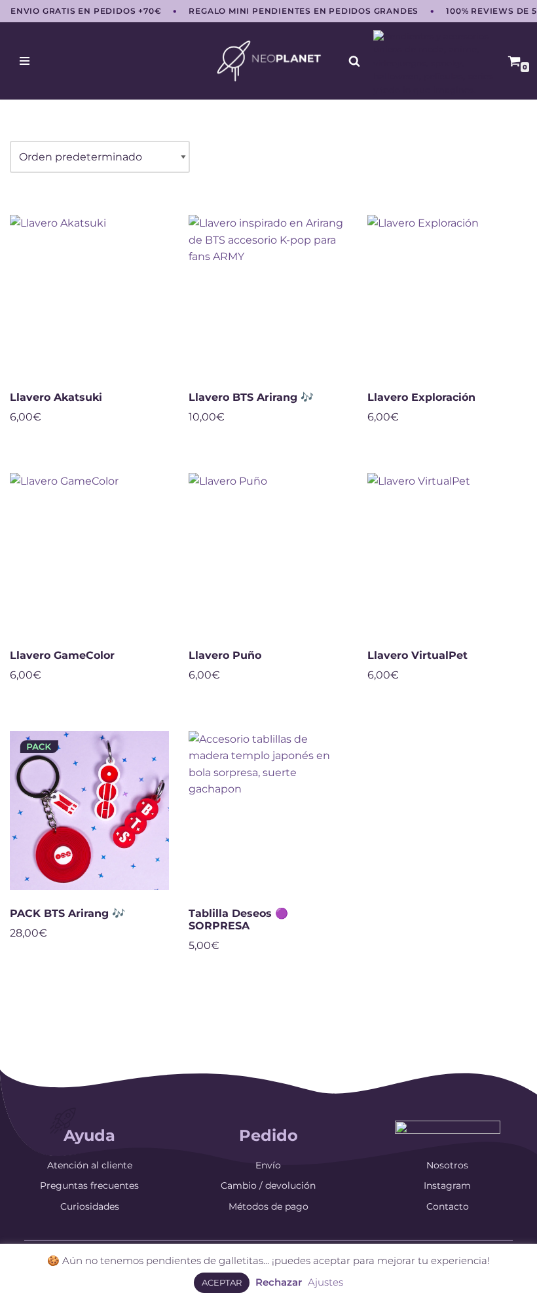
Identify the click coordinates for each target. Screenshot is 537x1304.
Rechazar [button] (278, 1282)
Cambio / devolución (268, 1185)
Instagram (447, 1185)
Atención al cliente (89, 1165)
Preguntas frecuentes (89, 1185)
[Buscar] (354, 61)
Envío (268, 1165)
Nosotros (447, 1165)
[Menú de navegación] (24, 60)
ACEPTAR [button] (222, 1282)
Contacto (447, 1206)
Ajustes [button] (325, 1282)
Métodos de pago (268, 1206)
